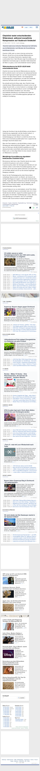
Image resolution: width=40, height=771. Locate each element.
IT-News (5, 368)
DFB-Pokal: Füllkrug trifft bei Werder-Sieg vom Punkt (26, 500)
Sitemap (4, 759)
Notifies (26, 728)
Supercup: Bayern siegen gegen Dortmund (19, 307)
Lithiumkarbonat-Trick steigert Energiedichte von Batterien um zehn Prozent (20, 340)
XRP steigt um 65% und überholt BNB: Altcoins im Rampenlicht (15, 574)
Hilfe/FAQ (21, 761)
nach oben (34, 763)
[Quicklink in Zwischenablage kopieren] (35, 204)
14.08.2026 (6, 721)
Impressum (27, 759)
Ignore (22, 728)
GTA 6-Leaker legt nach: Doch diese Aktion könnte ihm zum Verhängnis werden (19, 411)
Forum (36, 759)
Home (32, 759)
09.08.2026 (18, 707)
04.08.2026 (18, 714)
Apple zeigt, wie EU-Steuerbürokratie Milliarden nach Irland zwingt (14, 601)
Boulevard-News (9, 334)
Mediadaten (20, 759)
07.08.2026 (18, 710)
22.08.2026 (6, 707)
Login (26, 27)
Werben (16, 761)
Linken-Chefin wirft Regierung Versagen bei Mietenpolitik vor (12, 620)
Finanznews (7, 248)
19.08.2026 (6, 711)
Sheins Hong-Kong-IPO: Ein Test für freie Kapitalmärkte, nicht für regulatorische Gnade (14, 678)
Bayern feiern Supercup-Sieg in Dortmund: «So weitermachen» (19, 481)
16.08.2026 (6, 718)
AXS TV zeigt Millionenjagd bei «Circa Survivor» (25, 470)
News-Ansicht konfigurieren (22, 726)
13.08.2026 (6, 722)
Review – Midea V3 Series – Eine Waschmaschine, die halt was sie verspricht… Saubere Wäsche (15, 375)
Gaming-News (8, 405)
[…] (31, 270)
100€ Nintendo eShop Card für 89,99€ (22, 466)
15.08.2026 (6, 719)
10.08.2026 (6, 726)
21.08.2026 (6, 708)
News (12, 761)
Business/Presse (9, 510)
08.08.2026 (18, 708)
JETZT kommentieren (21, 218)
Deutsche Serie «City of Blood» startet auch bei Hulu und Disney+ (15, 647)
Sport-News (7, 475)
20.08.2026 (6, 710)
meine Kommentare (16, 728)
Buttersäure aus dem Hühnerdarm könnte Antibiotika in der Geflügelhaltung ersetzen (13, 662)
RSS (28, 761)
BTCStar (22, 43)
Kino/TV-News (7, 439)
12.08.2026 (6, 723)
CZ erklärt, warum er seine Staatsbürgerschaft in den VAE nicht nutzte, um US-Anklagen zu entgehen (19, 255)
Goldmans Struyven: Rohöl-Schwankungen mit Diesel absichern (14, 588)
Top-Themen (7, 301)
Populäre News (19, 719)
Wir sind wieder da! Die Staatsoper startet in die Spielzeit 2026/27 (19, 516)
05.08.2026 (18, 713)
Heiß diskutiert (19, 721)
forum (37, 220)
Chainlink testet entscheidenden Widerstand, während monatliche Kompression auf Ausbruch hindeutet (19, 38)
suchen (22, 698)
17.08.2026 (6, 714)
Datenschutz (10, 759)
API (25, 761)
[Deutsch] (23, 27)
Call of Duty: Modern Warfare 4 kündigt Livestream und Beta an (13, 634)
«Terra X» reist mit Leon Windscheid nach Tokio (18, 445)
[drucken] (37, 204)
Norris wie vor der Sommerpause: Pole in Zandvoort (26, 506)
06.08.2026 (18, 711)
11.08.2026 (6, 725)
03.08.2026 (18, 716)
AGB (15, 759)
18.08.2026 (6, 713)
